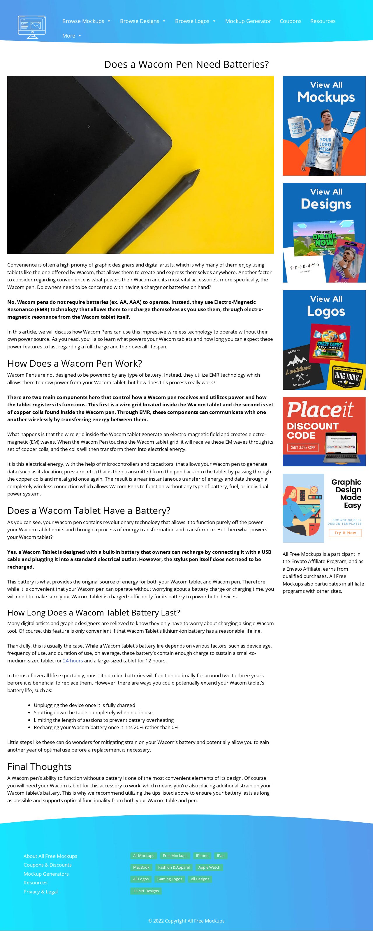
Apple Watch (209, 867)
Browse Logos (192, 20)
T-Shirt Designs (146, 890)
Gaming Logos (169, 878)
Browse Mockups (83, 20)
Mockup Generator (248, 20)
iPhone (202, 855)
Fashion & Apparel (174, 867)
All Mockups (143, 855)
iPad (221, 855)
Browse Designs (139, 20)
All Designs (200, 878)
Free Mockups (175, 855)
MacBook (141, 867)
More (68, 35)
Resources (323, 20)
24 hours (73, 660)
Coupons (291, 20)
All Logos (141, 878)
